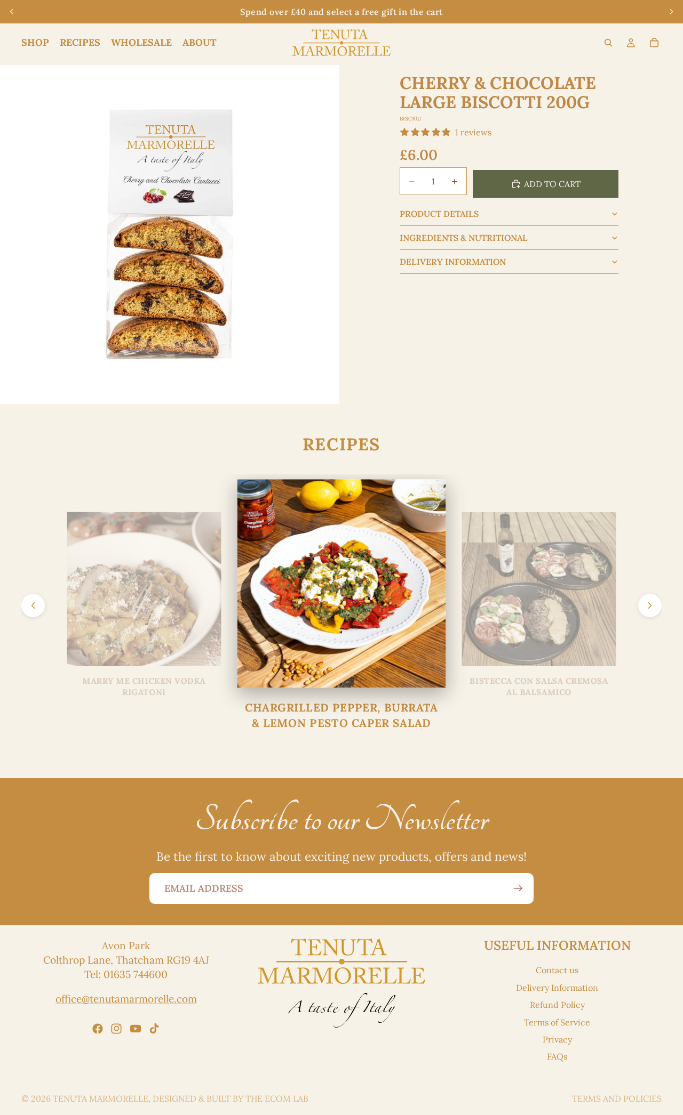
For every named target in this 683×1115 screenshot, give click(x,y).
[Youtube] (135, 1028)
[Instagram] (116, 1028)
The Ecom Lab (276, 1098)
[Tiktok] (154, 1028)
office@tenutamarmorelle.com (126, 998)
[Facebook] (97, 1028)
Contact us (557, 970)
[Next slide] (671, 11)
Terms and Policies (617, 1098)
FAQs (557, 1057)
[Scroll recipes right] (650, 605)
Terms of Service (557, 1022)
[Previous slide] (11, 11)
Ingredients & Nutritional (464, 237)
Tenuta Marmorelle (100, 1098)
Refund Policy (557, 1004)
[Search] (608, 42)
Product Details (439, 213)
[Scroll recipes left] (33, 605)
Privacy (557, 1039)
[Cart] (654, 42)
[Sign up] (518, 888)
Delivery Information (453, 261)
